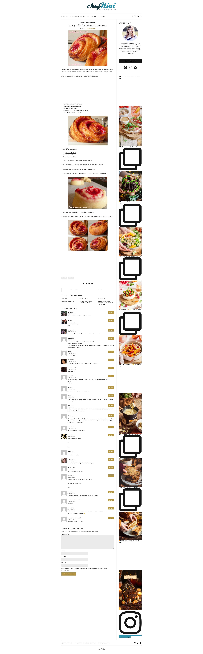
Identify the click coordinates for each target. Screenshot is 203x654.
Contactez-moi (101, 16)
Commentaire (65, 534)
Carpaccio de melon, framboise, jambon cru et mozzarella (105, 302)
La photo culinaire (91, 16)
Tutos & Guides (74, 16)
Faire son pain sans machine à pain (72, 106)
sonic (69, 375)
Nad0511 (70, 459)
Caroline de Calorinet (73, 500)
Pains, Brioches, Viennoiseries (88, 22)
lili (68, 351)
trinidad (70, 359)
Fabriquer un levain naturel (70, 108)
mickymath (70, 467)
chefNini (101, 649)
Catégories (64, 16)
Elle (69, 415)
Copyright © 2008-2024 (104, 643)
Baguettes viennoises (67, 301)
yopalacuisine (71, 367)
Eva (68, 320)
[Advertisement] (87, 91)
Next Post (101, 290)
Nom (63, 551)
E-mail (63, 557)
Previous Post (74, 290)
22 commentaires (91, 28)
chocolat (64, 277)
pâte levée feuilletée (70, 152)
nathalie (70, 338)
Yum (69, 395)
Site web (63, 562)
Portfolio (82, 16)
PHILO (69, 312)
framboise (71, 277)
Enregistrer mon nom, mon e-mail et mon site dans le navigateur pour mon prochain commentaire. (84, 569)
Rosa (69, 435)
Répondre (111, 312)
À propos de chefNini (66, 643)
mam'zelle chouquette (73, 518)
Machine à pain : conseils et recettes (72, 104)
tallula (69, 451)
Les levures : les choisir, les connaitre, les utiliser (75, 110)
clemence (70, 330)
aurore (69, 492)
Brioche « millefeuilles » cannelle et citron (86, 301)
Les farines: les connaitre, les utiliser (72, 112)
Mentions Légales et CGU (89, 643)
